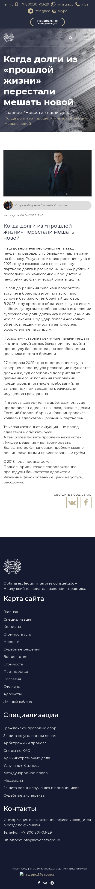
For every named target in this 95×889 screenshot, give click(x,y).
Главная (13, 112)
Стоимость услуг (18, 634)
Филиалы (12, 686)
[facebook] (39, 883)
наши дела (59, 112)
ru (12, 4)
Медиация (13, 780)
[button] (85, 36)
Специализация (17, 619)
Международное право (25, 773)
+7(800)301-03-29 (34, 4)
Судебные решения (21, 649)
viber (86, 4)
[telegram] (52, 883)
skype (62, 11)
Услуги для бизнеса (21, 765)
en (6, 4)
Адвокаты (12, 694)
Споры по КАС (16, 750)
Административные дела (26, 758)
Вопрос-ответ (16, 656)
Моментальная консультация (47, 22)
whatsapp (66, 4)
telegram (43, 11)
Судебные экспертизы (24, 795)
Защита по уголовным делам (29, 735)
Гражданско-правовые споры (31, 728)
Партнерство (15, 671)
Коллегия (12, 679)
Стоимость (13, 664)
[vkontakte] (45, 883)
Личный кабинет (18, 701)
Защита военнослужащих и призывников (41, 788)
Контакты (12, 627)
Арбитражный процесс (25, 743)
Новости (34, 112)
